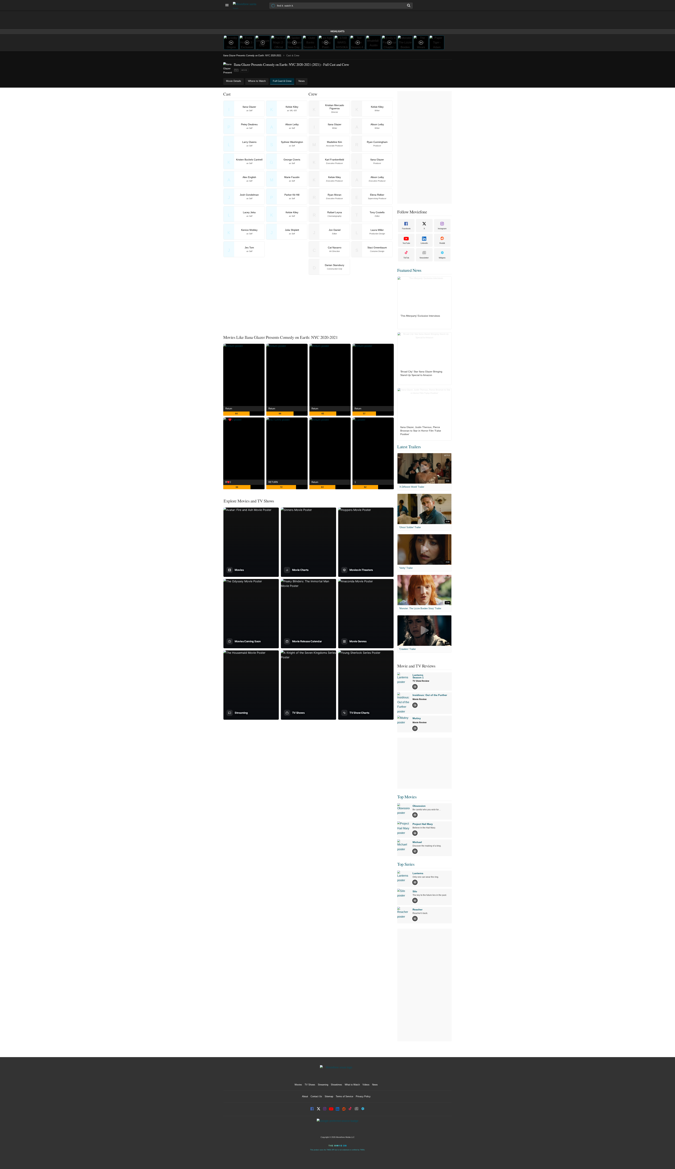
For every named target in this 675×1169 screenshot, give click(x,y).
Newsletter (424, 258)
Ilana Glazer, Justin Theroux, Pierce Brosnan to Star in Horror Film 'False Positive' (420, 431)
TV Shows (310, 1084)
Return (228, 408)
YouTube (406, 243)
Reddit (442, 243)
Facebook (406, 228)
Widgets (442, 258)
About (305, 1096)
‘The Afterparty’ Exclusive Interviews (420, 315)
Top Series (405, 864)
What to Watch (352, 1084)
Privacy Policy (363, 1096)
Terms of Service (344, 1096)
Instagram (442, 228)
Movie (244, 70)
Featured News (409, 270)
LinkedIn (424, 243)
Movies (298, 1084)
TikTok (406, 258)
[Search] (408, 5)
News (375, 1084)
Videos (365, 1084)
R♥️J (228, 482)
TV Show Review (421, 681)
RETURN (273, 482)
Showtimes (336, 1084)
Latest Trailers (409, 446)
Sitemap (329, 1096)
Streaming (323, 1084)
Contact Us (316, 1096)
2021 (236, 69)
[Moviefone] (246, 5)
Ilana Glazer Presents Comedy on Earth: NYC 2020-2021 (252, 55)
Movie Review (419, 699)
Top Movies (406, 797)
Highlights (337, 31)
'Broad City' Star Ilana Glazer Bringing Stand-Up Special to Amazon (421, 373)
